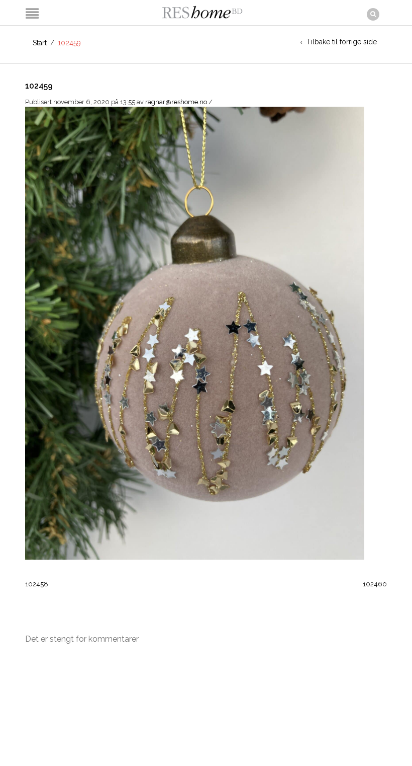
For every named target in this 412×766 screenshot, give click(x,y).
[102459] (194, 332)
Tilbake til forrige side (341, 42)
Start (40, 43)
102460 (375, 584)
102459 (39, 86)
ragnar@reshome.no (176, 102)
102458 (36, 584)
